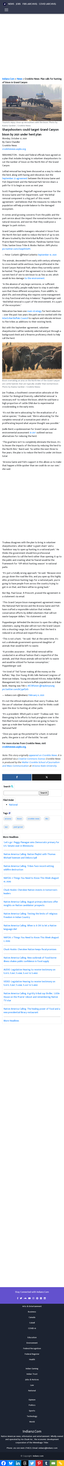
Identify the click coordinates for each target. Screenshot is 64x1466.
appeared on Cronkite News (43, 755)
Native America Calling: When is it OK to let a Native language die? (30, 927)
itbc (46, 818)
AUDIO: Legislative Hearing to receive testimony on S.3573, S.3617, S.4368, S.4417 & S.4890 (29, 971)
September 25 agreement (15, 178)
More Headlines (11, 1021)
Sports (32, 1411)
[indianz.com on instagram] (33, 1298)
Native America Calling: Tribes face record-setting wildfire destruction (29, 868)
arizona (8, 818)
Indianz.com (38, 1456)
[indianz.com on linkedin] (45, 1298)
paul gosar (18, 827)
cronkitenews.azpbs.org (14, 149)
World (32, 1422)
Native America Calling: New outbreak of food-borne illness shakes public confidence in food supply (30, 959)
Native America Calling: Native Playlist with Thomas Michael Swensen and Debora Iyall (30, 856)
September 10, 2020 (47, 255)
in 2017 (33, 433)
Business (32, 1312)
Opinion (32, 1400)
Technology (32, 1416)
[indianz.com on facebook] (18, 1298)
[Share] (17, 777)
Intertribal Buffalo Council (15, 318)
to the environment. (35, 278)
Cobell (32, 1323)
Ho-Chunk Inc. (27, 1439)
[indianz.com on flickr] (41, 1298)
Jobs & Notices (32, 1379)
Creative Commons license (31, 759)
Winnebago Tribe (40, 1442)
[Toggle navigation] (6, 10)
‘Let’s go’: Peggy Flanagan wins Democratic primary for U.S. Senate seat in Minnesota (31, 844)
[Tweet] (46, 777)
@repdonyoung (47, 686)
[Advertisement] (32, 44)
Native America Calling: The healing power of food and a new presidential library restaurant (32, 1010)
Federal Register (32, 1354)
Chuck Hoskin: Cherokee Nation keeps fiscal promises (30, 949)
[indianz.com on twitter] (21, 1298)
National (13, 805)
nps (6, 827)
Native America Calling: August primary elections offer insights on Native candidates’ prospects (31, 903)
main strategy (34, 311)
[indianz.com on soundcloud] (25, 1298)
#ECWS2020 (33, 686)
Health (32, 1359)
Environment (32, 1343)
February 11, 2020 (36, 695)
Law (32, 1385)
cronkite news (33, 818)
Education (32, 1337)
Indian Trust (32, 1374)
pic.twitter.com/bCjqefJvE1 (15, 689)
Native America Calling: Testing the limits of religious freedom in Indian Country (30, 915)
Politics (32, 1405)
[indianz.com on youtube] (29, 1298)
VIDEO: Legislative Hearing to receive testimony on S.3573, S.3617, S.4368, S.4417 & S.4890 (29, 983)
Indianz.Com (8, 79)
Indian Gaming (32, 1368)
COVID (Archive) (47, 4)
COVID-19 (32, 1328)
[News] (4, 4)
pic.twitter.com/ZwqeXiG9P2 (16, 249)
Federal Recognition (32, 1348)
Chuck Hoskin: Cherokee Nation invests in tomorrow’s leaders (30, 891)
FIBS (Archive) (29, 4)
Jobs (18, 4)
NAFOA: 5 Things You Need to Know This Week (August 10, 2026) (31, 880)
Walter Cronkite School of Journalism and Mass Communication (30, 764)
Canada (32, 1317)
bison (19, 818)
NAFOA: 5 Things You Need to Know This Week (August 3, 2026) (31, 939)
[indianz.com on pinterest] (37, 1298)
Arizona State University (44, 766)
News (11, 4)
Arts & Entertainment (32, 1306)
